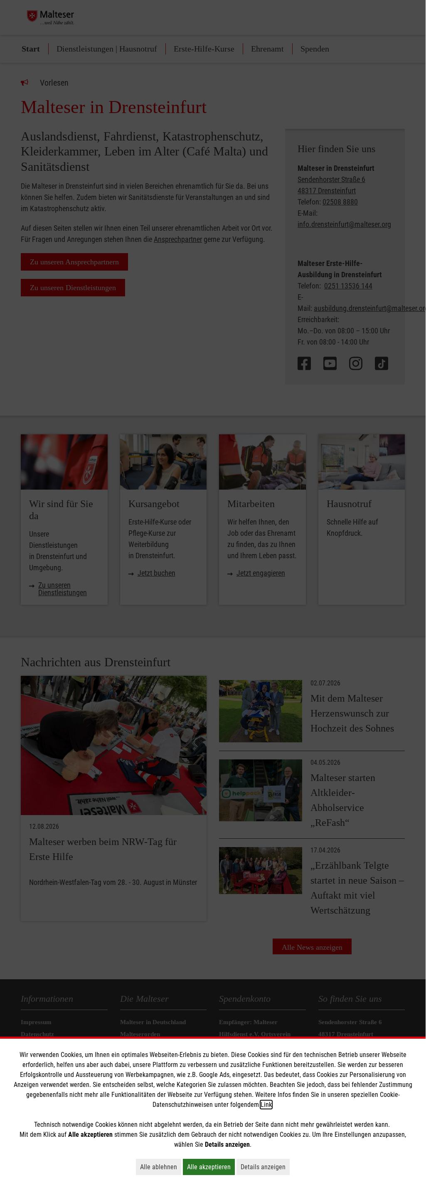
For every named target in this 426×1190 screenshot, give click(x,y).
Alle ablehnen (160, 1167)
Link (266, 1105)
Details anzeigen (265, 1167)
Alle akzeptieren (211, 1167)
